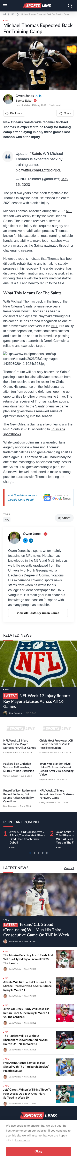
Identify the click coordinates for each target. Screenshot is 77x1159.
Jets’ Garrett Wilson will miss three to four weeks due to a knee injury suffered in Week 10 (27, 1093)
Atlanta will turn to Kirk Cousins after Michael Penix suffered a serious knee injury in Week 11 (27, 986)
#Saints (36, 154)
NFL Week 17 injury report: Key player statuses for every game (56, 794)
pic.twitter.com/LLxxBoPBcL (38, 170)
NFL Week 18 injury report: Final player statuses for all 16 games (19, 744)
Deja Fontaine (15, 713)
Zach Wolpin (15, 941)
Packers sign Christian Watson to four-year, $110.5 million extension (18, 767)
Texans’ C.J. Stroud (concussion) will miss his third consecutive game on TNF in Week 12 (36, 930)
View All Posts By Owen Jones (38, 613)
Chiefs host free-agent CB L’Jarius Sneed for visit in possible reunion (56, 744)
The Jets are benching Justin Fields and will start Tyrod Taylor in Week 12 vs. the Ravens (28, 959)
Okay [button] (38, 1151)
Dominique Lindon (48, 752)
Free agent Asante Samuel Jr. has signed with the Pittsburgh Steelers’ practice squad (26, 1066)
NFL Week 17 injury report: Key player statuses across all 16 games (36, 701)
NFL (13, 14)
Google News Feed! (21, 499)
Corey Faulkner (10, 752)
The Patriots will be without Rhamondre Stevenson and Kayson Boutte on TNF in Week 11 (25, 1039)
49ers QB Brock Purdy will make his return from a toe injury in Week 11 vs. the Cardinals (26, 1013)
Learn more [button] (22, 1140)
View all (69, 868)
